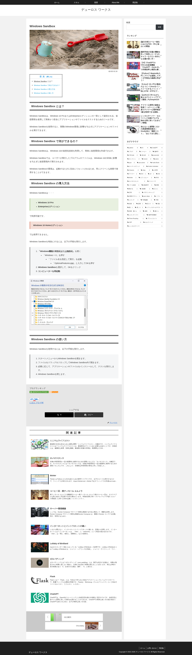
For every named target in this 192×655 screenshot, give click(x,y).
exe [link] (72, 263)
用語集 (161, 648)
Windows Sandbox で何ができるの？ (47, 85)
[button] (88, 414)
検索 (128, 22)
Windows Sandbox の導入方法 (44, 89)
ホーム (142, 648)
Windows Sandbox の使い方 (44, 93)
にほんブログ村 (37, 403)
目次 (43, 76)
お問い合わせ (152, 648)
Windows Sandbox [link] (40, 81)
